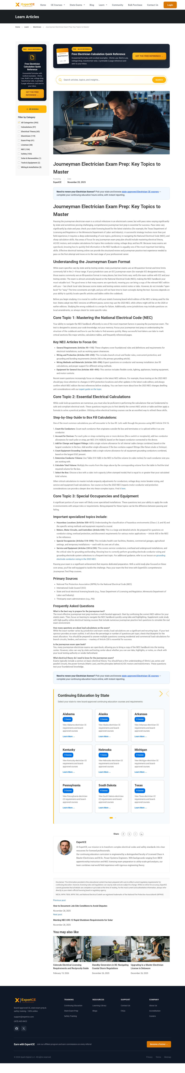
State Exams (76, 5)
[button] (161, 694)
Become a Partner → (159, 1044)
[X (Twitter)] (23, 1028)
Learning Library (99, 1005)
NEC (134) (25, 149)
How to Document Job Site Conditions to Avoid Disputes (80, 906)
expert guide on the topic (90, 389)
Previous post (59, 900)
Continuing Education (73, 1005)
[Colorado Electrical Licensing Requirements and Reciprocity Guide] (72, 949)
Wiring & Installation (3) (31, 167)
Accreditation (154, 1011)
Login (170, 5)
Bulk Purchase (135, 5)
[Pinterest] (135, 834)
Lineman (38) (27, 145)
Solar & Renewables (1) (31, 158)
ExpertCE (57, 182)
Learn (101, 5)
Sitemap (167, 1057)
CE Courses (56, 5)
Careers (152, 1016)
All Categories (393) (29, 123)
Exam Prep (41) (27, 140)
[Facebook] (123, 834)
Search (159, 80)
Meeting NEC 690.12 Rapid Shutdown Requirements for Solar (83, 920)
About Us (153, 1005)
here (123, 488)
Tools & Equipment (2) (30, 163)
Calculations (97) (28, 127)
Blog (92, 5)
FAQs (123, 1011)
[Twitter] (129, 834)
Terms (158, 1057)
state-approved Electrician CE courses (140, 191)
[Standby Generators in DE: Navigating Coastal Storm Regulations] (111, 949)
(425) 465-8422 (20, 1021)
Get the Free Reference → (32, 93)
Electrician (37, 27)
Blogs (94, 1011)
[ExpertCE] (24, 4)
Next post (57, 914)
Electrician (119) (28, 136)
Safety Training (70, 1016)
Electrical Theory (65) (30, 131)
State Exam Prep (71, 1011)
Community (117, 5)
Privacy (149, 1057)
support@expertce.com (24, 1017)
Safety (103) (26, 154)
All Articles (33, 109)
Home (43, 5)
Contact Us (152, 5)
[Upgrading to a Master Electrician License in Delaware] (150, 949)
